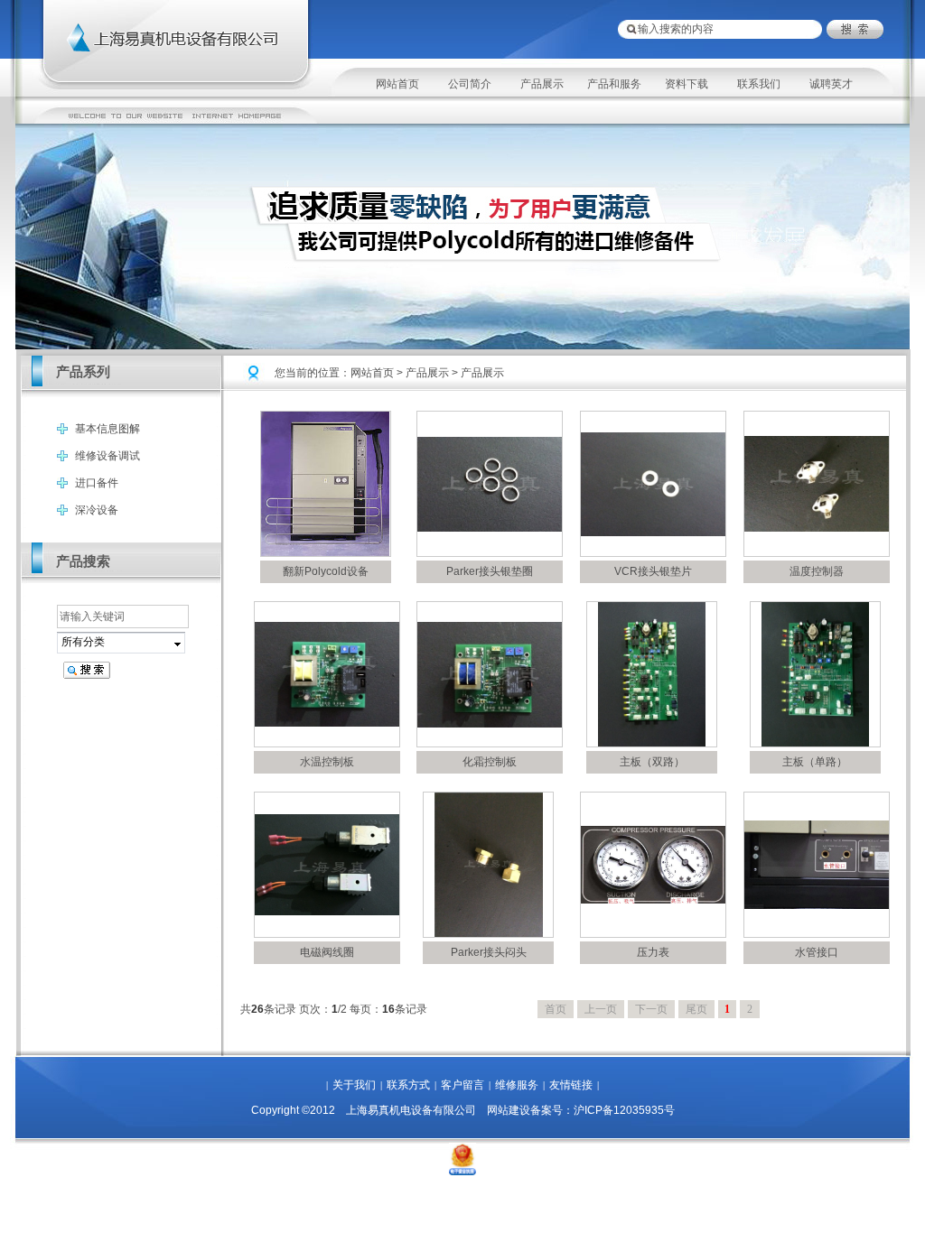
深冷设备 (96, 510)
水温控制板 (327, 762)
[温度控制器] (816, 528)
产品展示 (542, 84)
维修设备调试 (107, 456)
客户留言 (462, 1085)
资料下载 (686, 84)
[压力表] (653, 900)
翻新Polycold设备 (326, 571)
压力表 (653, 952)
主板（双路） (652, 762)
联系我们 (758, 84)
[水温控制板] (327, 723)
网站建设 (508, 1110)
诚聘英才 (831, 84)
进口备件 (96, 483)
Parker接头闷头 (489, 952)
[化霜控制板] (489, 724)
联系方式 (408, 1085)
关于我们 (354, 1085)
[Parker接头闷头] (488, 933)
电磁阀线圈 (327, 952)
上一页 (600, 1009)
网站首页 (397, 84)
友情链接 (571, 1085)
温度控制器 (817, 571)
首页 (555, 1009)
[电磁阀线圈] (327, 911)
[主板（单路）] (815, 743)
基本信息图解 (107, 428)
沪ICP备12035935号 (624, 1110)
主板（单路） (814, 762)
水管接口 (816, 952)
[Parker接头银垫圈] (489, 528)
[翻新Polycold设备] (325, 552)
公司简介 (469, 84)
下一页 (651, 1009)
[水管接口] (816, 905)
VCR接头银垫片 (653, 571)
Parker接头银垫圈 (489, 571)
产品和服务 (614, 84)
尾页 (696, 1009)
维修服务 (516, 1085)
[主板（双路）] (651, 743)
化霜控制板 (489, 762)
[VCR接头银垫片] (653, 532)
